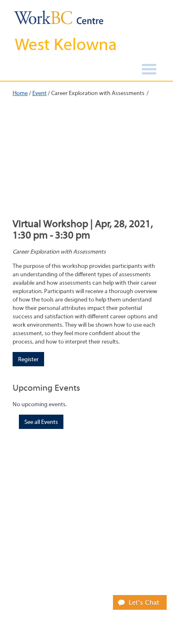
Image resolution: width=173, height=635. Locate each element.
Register (28, 359)
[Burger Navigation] (149, 70)
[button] (140, 602)
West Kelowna (66, 44)
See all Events (41, 422)
